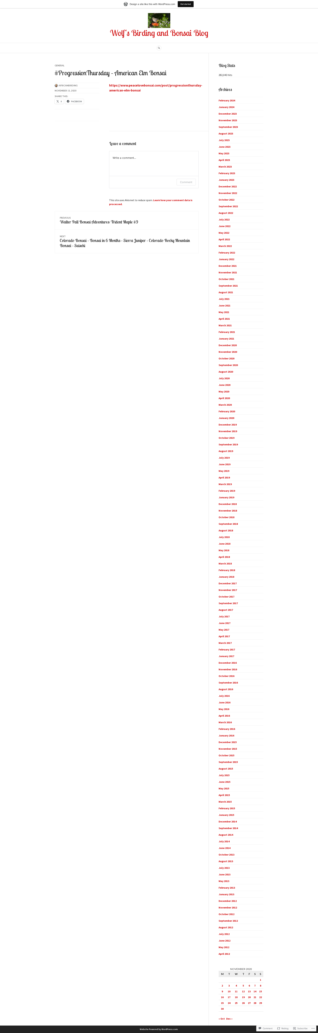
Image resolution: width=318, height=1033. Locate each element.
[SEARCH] (159, 47)
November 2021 (228, 272)
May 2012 (224, 947)
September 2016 (228, 682)
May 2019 (224, 471)
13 (249, 991)
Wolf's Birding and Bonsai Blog (159, 33)
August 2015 (226, 768)
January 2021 (226, 338)
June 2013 (224, 874)
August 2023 (226, 133)
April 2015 (224, 795)
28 (255, 1003)
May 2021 (224, 312)
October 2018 (226, 517)
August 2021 (226, 292)
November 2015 (228, 748)
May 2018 (224, 550)
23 (222, 1003)
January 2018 (226, 576)
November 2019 (228, 431)
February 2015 (227, 808)
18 (236, 997)
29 (260, 1003)
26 (243, 1003)
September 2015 (228, 762)
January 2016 (226, 735)
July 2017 (224, 616)
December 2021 (228, 265)
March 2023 (225, 166)
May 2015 (224, 788)
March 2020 (225, 404)
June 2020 (224, 385)
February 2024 (227, 100)
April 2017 (224, 636)
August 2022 (226, 213)
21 (255, 997)
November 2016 (228, 669)
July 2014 (224, 841)
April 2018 (224, 557)
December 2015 (228, 742)
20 (249, 997)
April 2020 (224, 398)
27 (249, 1003)
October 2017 (226, 596)
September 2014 (228, 828)
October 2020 (226, 358)
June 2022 (224, 226)
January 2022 (226, 259)
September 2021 (228, 285)
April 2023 (224, 160)
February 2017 (227, 649)
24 (229, 1003)
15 (260, 991)
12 (243, 991)
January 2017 (226, 656)
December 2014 (228, 821)
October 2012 (226, 914)
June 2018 (224, 543)
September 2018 (228, 523)
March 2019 (225, 484)
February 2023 (227, 173)
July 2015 (224, 775)
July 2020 (224, 378)
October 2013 (226, 854)
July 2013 (224, 867)
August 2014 (226, 834)
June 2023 (224, 146)
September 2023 (228, 127)
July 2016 (224, 695)
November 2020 (228, 351)
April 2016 (224, 715)
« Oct (222, 1018)
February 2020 (227, 411)
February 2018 (227, 570)
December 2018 (228, 504)
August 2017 (226, 609)
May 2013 (224, 881)
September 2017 (228, 603)
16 (222, 997)
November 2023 (228, 120)
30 (222, 1008)
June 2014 (224, 848)
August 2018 (226, 530)
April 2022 (224, 239)
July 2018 (224, 537)
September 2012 (228, 920)
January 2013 (226, 894)
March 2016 (225, 722)
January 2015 (226, 815)
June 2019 (224, 464)
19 (243, 997)
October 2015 (226, 755)
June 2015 (224, 781)
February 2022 (227, 252)
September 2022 (228, 206)
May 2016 (224, 709)
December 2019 (228, 424)
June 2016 (224, 702)
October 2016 (226, 676)
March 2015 (225, 801)
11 (236, 991)
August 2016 (226, 689)
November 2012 (228, 907)
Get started (185, 4)
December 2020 (228, 345)
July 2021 (224, 299)
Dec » (229, 1018)
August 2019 (226, 451)
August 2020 (226, 371)
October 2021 (226, 279)
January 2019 (226, 497)
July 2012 (224, 934)
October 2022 (226, 199)
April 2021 (224, 318)
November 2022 (228, 193)
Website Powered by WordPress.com (159, 1029)
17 (229, 997)
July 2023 (224, 140)
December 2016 (228, 662)
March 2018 (225, 563)
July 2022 (224, 219)
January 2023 (226, 179)
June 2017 (224, 623)
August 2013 (226, 861)
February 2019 (227, 490)
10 (229, 991)
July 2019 (224, 457)
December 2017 (228, 583)
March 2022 (225, 246)
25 (236, 1003)
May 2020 (224, 391)
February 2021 (227, 332)
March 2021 (225, 325)
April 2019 (224, 477)
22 (260, 997)
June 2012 (224, 940)
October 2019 (226, 437)
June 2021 (224, 305)
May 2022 (224, 232)
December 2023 (228, 113)
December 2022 (228, 186)
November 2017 (228, 590)
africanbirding (68, 85)
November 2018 (228, 510)
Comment (186, 182)
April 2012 (224, 953)
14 (255, 991)
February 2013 (227, 887)
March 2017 (225, 643)
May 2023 (224, 153)
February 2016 (227, 729)
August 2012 (226, 927)
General (59, 65)
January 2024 (226, 107)
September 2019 (228, 444)
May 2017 (224, 629)
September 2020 (228, 365)
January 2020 (226, 418)
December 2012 (228, 901)
